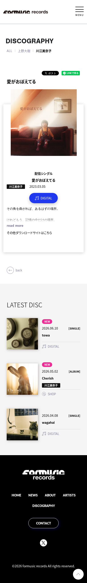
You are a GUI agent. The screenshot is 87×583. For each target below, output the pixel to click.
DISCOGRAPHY (43, 505)
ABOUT (50, 495)
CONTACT (43, 523)
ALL (9, 50)
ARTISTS (69, 495)
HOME (16, 495)
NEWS (33, 495)
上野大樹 (24, 50)
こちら (48, 232)
